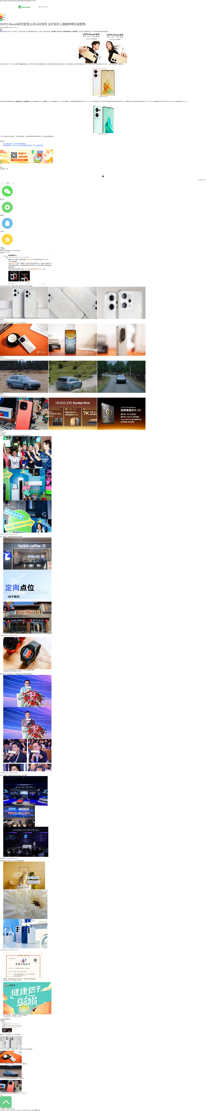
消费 (29, 0)
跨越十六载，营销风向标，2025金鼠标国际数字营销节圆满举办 (16, 674)
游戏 (11, 0)
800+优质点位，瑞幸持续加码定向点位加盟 (11, 536)
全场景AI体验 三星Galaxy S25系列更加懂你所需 (12, 860)
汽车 (32, 0)
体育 (9, 0)
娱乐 (6, 0)
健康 (27, 0)
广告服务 (7, 1108)
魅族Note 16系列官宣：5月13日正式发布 (10, 250)
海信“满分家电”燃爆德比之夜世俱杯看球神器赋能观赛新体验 (15, 435)
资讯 (4, 0)
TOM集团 (2, 1108)
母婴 (19, 0)
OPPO (3, 31)
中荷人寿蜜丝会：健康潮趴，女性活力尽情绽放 (15, 1015)
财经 (24, 0)
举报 (1, 167)
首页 (1, 0)
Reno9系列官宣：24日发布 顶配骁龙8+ (14, 143)
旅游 (14, 0)
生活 (16, 0)
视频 (22, 0)
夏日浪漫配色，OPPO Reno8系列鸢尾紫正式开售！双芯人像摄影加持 (23, 145)
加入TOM (12, 1108)
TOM (1, 534)
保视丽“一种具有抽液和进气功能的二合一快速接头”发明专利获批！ (20, 979)
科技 (34, 0)
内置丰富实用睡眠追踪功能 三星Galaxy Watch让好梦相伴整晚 (18, 670)
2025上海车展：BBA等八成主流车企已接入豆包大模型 (13, 775)
